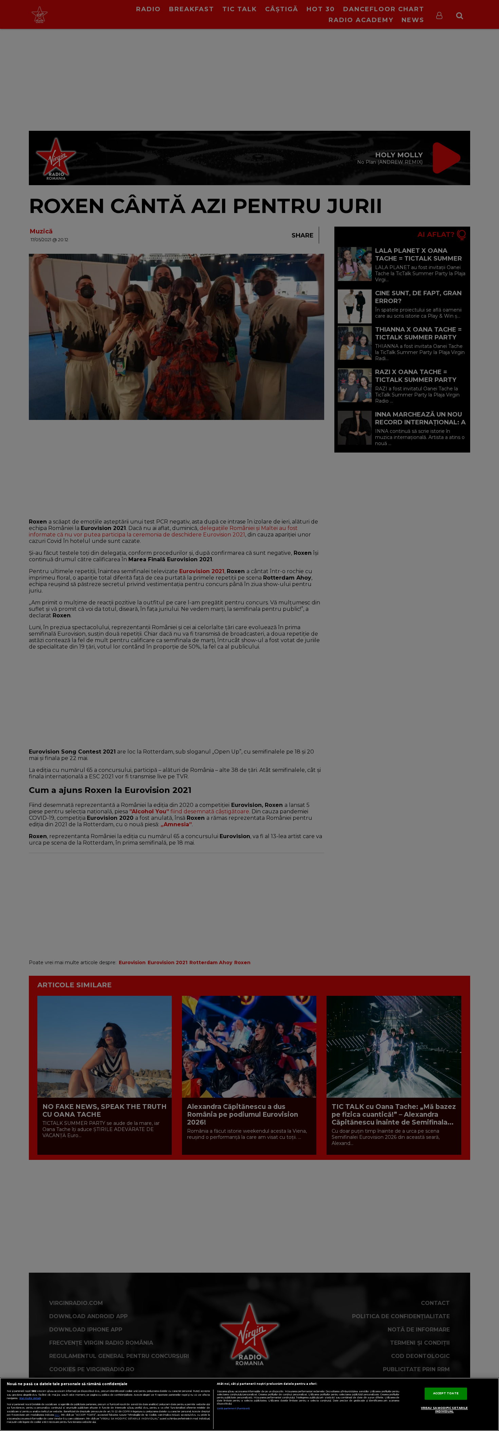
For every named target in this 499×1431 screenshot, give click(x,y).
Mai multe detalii (30, 1398)
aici (57, 1414)
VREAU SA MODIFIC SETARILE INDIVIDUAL (444, 1410)
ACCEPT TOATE (446, 1393)
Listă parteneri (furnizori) (233, 1408)
